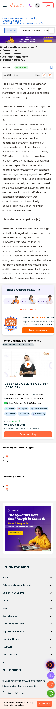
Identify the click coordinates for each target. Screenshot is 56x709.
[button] (11, 301)
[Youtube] (23, 693)
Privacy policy (9, 686)
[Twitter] (16, 693)
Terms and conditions (29, 686)
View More (26, 309)
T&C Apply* (47, 324)
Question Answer (13, 18)
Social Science (12, 21)
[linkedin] (9, 693)
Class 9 (30, 18)
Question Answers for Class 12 (37, 30)
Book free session (38, 330)
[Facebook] (3, 693)
